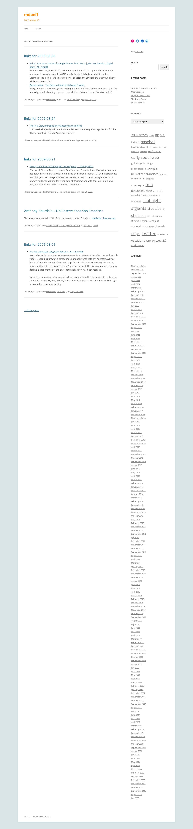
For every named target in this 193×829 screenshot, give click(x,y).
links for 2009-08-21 (39, 159)
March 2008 (136, 682)
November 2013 (138, 512)
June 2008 (135, 671)
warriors (150, 240)
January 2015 (137, 486)
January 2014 (137, 505)
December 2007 (138, 693)
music (155, 191)
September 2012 (138, 534)
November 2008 (138, 653)
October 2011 (137, 548)
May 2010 (135, 588)
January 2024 (137, 295)
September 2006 (138, 747)
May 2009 (135, 631)
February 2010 (137, 599)
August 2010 (136, 581)
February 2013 (137, 523)
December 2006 (138, 736)
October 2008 (137, 657)
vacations (138, 240)
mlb (149, 184)
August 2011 (136, 555)
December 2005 (138, 780)
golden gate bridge (142, 163)
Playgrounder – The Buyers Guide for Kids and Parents (57, 85)
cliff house (135, 152)
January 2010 (137, 602)
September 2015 (138, 461)
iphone (163, 174)
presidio (144, 195)
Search (134, 62)
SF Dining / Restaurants (69, 225)
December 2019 (138, 378)
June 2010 (135, 584)
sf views (135, 220)
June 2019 (135, 396)
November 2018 (138, 418)
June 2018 (135, 425)
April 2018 (135, 429)
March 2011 (136, 562)
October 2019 (137, 385)
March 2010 (136, 595)
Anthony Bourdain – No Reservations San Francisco (63, 210)
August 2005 (136, 794)
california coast (160, 147)
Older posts (31, 310)
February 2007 (137, 729)
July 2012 (135, 537)
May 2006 (135, 762)
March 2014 (136, 497)
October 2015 (137, 458)
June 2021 (135, 360)
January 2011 (137, 566)
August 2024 (136, 277)
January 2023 (137, 313)
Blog (26, 28)
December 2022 (138, 316)
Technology (62, 291)
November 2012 (138, 526)
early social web (145, 157)
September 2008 (138, 660)
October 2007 (137, 700)
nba (161, 191)
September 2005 (138, 790)
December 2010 (138, 570)
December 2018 (138, 414)
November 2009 (138, 610)
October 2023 (137, 302)
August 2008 (136, 664)
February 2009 (137, 642)
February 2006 (137, 772)
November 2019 (138, 381)
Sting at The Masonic (140, 95)
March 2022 (136, 342)
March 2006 (136, 769)
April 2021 (135, 363)
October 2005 (137, 787)
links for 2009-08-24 (39, 118)
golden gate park (138, 169)
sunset (136, 226)
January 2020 (137, 374)
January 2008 (137, 689)
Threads (139, 51)
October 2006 (137, 743)
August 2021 (136, 356)
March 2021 (136, 367)
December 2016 (138, 439)
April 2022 (135, 338)
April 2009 (135, 635)
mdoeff (31, 14)
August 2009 (136, 620)
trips (135, 233)
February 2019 (137, 407)
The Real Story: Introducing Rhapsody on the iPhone (56, 125)
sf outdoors (156, 208)
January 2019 (137, 410)
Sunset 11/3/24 (138, 102)
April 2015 (135, 476)
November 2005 (138, 783)
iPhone (60, 140)
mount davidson (141, 191)
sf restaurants (154, 216)
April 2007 (135, 722)
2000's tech (139, 135)
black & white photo (141, 147)
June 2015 (135, 468)
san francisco (136, 201)
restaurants (154, 195)
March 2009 (136, 638)
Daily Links (51, 99)
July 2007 (135, 711)
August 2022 (136, 327)
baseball (148, 141)
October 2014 (137, 494)
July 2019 (135, 392)
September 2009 (138, 617)
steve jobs (154, 220)
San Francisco (69, 191)
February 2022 (137, 345)
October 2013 (137, 515)
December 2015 (138, 454)
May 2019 (135, 400)
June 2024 (135, 280)
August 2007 (136, 707)
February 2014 (137, 501)
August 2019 (136, 389)
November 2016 (138, 443)
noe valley (135, 195)
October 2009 (137, 613)
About (39, 28)
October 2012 (137, 530)
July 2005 (135, 798)
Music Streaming (71, 140)
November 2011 (138, 544)
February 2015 (137, 483)
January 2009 (137, 646)
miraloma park (137, 185)
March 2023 (136, 309)
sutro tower (148, 226)
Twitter (149, 233)
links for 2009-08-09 (39, 244)
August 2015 (136, 465)
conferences (154, 151)
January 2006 (137, 776)
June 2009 (135, 628)
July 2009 (135, 624)
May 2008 (135, 675)
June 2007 (135, 714)
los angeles (148, 178)
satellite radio (73, 99)
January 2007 (137, 733)
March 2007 (136, 725)
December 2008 (138, 649)
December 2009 (138, 606)
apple (160, 134)
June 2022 (135, 334)
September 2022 (138, 324)
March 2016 (136, 450)
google (152, 168)
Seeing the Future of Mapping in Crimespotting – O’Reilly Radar (61, 166)
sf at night (152, 200)
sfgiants (138, 208)
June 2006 (135, 758)
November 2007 (138, 696)
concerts (143, 152)
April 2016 (135, 447)
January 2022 (137, 349)
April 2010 (135, 591)
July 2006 (135, 754)
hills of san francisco (144, 174)
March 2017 (136, 432)
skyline (143, 220)
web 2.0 (161, 241)
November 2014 (138, 490)
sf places (138, 215)
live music (136, 178)
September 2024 (138, 273)
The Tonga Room (138, 99)
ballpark (135, 142)
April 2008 (135, 678)
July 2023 (135, 305)
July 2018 (135, 421)
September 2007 (138, 704)
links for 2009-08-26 (39, 56)
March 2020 (136, 371)
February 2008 (137, 686)
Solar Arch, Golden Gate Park (144, 88)
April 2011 (135, 559)
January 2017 (137, 436)
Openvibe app (137, 91)
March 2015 (136, 479)
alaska (151, 136)
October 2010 (137, 577)
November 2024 (138, 266)
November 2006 (138, 740)
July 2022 (135, 331)
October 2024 (137, 269)
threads (160, 226)
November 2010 (138, 573)
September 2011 (138, 552)
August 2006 (136, 751)
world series (137, 245)
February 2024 (137, 291)
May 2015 (135, 472)
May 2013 (135, 519)
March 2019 (136, 403)
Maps (59, 191)
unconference (162, 234)
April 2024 (135, 284)
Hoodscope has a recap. (104, 218)
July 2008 (135, 667)
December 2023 (138, 298)
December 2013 (138, 508)
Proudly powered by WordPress (37, 816)
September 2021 (138, 353)
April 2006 (135, 765)
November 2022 (138, 320)
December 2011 (138, 541)
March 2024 (136, 287)
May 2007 (135, 718)
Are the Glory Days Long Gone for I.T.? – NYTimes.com (57, 251)
